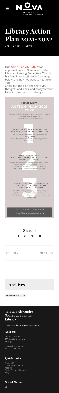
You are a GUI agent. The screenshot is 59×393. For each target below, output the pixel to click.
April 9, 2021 (12, 46)
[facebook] (6, 388)
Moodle (8, 367)
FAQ (7, 372)
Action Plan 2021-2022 (24, 67)
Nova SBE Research (14, 365)
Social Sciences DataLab (16, 370)
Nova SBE (9, 363)
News (28, 46)
